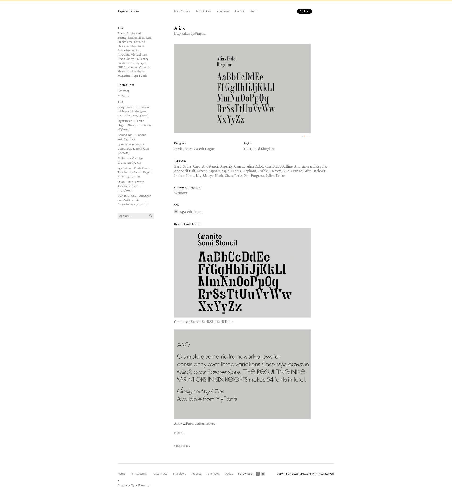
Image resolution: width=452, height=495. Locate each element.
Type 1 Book (139, 76)
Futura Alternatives (200, 423)
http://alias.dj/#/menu (190, 33)
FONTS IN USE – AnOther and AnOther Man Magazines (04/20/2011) (134, 200)
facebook (258, 474)
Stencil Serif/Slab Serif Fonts (212, 322)
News (253, 11)
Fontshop (124, 91)
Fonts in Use (203, 11)
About (229, 473)
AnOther (123, 54)
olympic (141, 63)
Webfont (180, 193)
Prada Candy (126, 59)
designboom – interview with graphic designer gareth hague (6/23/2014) (133, 111)
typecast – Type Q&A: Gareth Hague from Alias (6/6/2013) (133, 148)
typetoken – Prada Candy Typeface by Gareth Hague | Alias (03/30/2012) (135, 172)
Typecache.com (128, 11)
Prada (121, 33)
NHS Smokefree (127, 67)
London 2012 (136, 37)
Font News (213, 473)
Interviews (222, 11)
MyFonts (123, 96)
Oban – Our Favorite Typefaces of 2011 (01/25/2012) (131, 186)
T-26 (120, 101)
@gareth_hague (191, 212)
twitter (263, 474)
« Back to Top (182, 445)
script (136, 50)
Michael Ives (139, 54)
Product (239, 11)
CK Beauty (141, 59)
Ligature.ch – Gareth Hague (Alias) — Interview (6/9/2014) (134, 125)
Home (121, 473)
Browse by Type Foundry (133, 485)
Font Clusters (182, 11)
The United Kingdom (259, 149)
